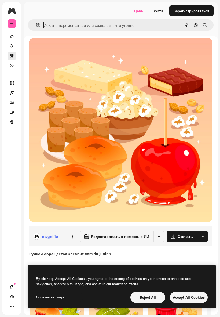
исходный (65, 48)
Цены (139, 10)
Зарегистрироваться (191, 10)
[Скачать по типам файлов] (202, 236)
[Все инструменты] (12, 83)
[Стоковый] (12, 56)
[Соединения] (12, 287)
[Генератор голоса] (12, 121)
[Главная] (12, 36)
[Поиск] (12, 46)
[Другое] (12, 306)
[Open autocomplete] (35, 25)
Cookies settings (50, 297)
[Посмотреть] (12, 65)
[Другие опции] (72, 236)
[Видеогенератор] (12, 112)
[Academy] (12, 296)
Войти (157, 10)
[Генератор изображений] (12, 102)
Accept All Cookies (189, 297)
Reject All (148, 297)
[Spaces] (12, 92)
